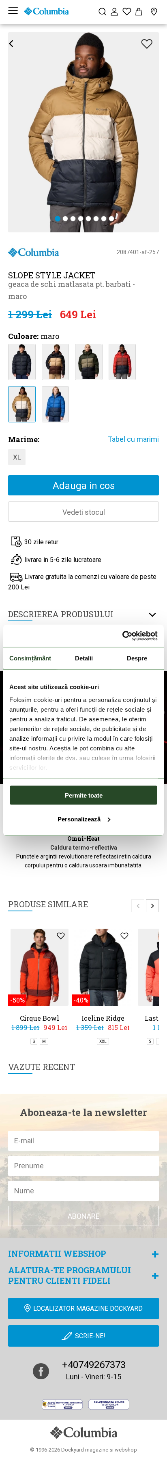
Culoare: (23, 336)
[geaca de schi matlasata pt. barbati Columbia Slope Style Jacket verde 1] (88, 361)
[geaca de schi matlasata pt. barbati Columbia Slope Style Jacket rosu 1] (122, 361)
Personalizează (79, 818)
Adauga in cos (84, 485)
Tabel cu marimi (133, 439)
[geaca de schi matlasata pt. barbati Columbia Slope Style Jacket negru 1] (22, 361)
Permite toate (84, 795)
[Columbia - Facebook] (41, 1371)
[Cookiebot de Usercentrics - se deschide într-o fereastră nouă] (122, 636)
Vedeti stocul (83, 512)
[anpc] (62, 1404)
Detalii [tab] (84, 658)
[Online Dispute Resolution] (108, 1404)
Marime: (23, 439)
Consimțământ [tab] (30, 658)
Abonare (84, 1216)
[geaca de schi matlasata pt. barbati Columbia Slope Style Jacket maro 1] (22, 403)
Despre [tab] (137, 658)
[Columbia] (46, 11)
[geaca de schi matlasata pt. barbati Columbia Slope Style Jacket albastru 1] (55, 403)
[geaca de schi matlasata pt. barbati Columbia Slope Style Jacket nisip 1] (55, 361)
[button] (57, 219)
